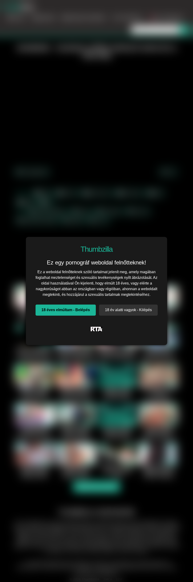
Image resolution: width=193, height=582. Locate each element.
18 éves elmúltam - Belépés (65, 310)
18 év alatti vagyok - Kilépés (128, 310)
